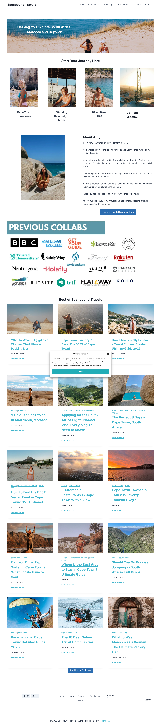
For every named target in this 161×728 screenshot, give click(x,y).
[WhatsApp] (37, 696)
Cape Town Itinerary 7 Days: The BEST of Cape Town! (78, 344)
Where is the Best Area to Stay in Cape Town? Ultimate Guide (79, 569)
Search (110, 695)
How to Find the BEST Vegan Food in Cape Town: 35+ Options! (28, 497)
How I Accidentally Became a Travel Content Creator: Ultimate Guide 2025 (130, 344)
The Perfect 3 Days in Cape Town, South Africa (129, 422)
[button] (108, 354)
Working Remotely (90, 411)
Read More (17, 358)
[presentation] (30, 319)
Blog (138, 4)
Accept (80, 372)
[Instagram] (24, 696)
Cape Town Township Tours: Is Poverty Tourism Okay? (129, 495)
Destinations (96, 696)
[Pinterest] (33, 696)
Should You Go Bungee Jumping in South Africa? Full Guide (130, 567)
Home (80, 700)
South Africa (74, 411)
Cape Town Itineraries (128, 411)
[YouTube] (28, 696)
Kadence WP (105, 721)
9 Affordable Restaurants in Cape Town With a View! (77, 495)
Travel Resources (126, 4)
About (82, 4)
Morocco (22, 411)
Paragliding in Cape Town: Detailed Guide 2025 (28, 642)
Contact (81, 696)
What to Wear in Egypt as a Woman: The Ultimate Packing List (29, 344)
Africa (14, 411)
